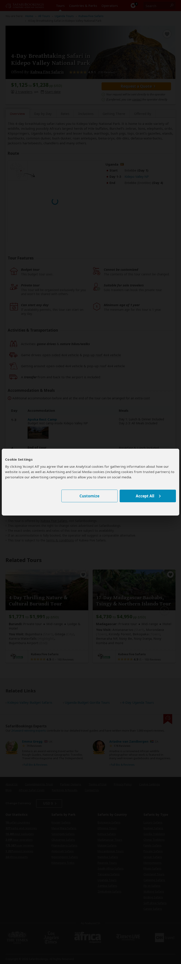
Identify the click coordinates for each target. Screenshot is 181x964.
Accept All (145, 495)
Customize (89, 495)
